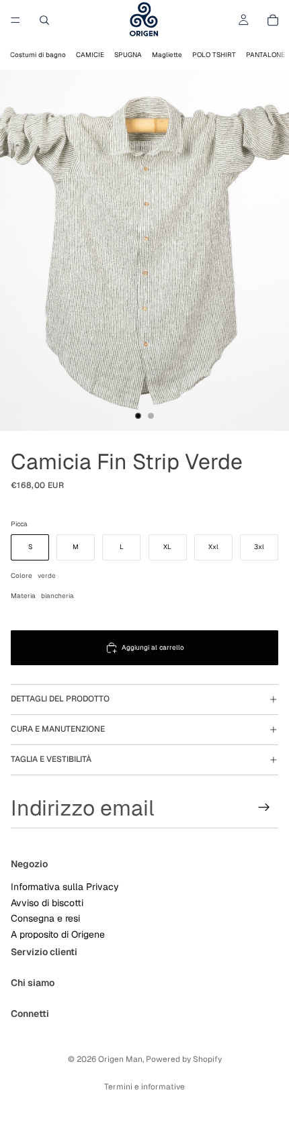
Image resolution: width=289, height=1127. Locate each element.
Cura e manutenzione (58, 729)
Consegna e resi (45, 918)
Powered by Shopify (184, 1059)
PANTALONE (265, 54)
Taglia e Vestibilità (51, 759)
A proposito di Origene (58, 934)
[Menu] (15, 20)
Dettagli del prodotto (60, 698)
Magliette (167, 54)
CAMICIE (90, 54)
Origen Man (120, 1059)
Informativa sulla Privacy (65, 887)
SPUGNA (128, 54)
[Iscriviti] (264, 807)
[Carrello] (273, 20)
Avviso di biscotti (47, 902)
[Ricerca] (44, 20)
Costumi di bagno (38, 54)
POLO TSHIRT (214, 54)
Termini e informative (144, 1086)
